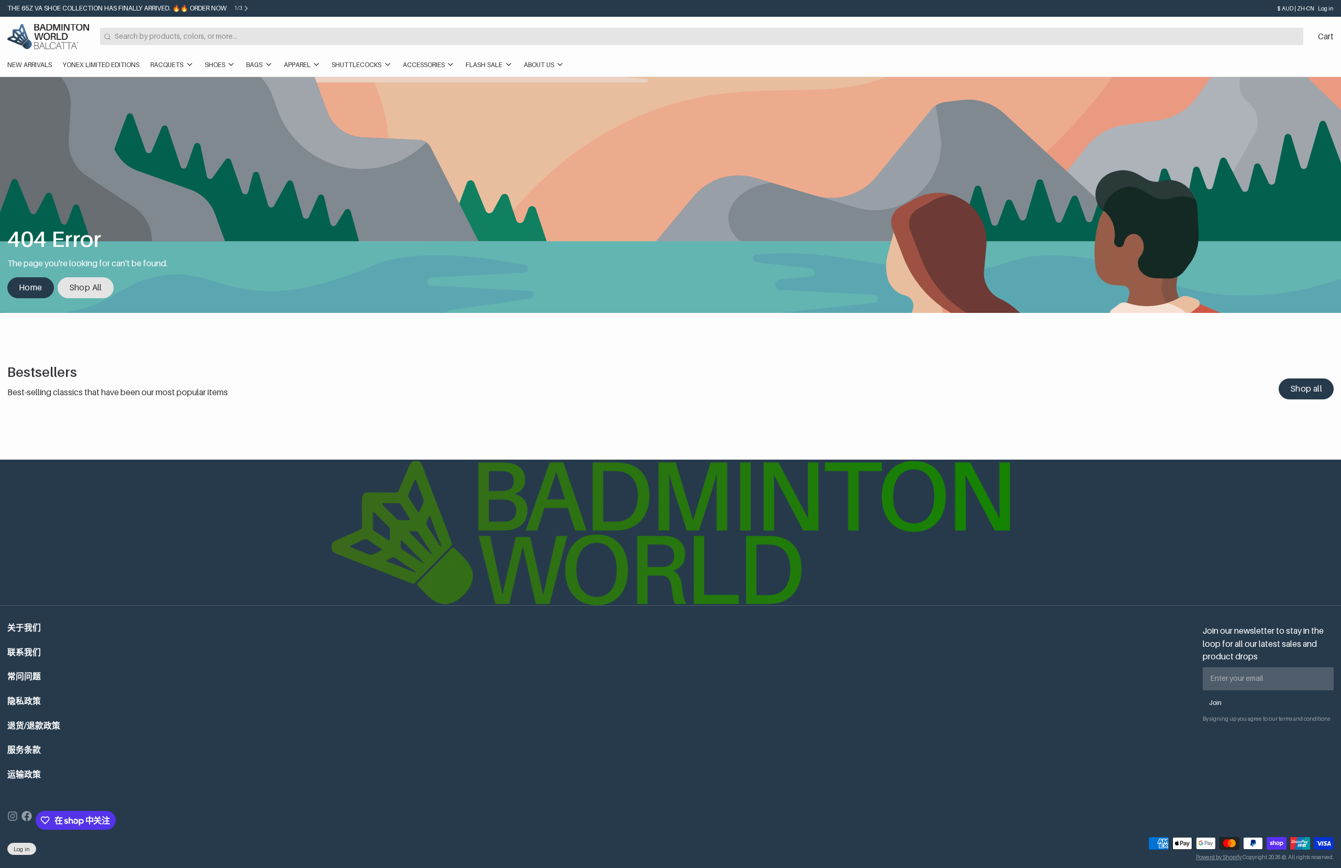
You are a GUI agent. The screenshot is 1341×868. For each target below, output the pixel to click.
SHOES (215, 65)
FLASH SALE (484, 65)
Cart (1326, 36)
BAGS (254, 65)
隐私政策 (24, 701)
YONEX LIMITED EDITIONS (101, 65)
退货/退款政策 (33, 726)
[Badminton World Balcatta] (48, 36)
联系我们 (24, 652)
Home (30, 287)
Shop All (85, 287)
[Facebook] (26, 820)
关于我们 (24, 628)
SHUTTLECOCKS (356, 65)
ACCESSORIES (424, 65)
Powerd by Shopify (1218, 857)
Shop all (1306, 389)
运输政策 (24, 774)
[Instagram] (12, 820)
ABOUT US (539, 65)
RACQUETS (166, 65)
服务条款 (24, 750)
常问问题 (24, 676)
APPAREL (297, 65)
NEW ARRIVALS (29, 65)
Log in (1326, 8)
